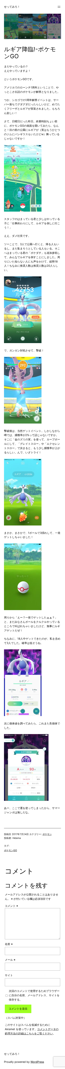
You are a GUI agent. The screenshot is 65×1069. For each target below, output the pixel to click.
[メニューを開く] (59, 7)
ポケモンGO (10, 850)
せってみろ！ (12, 6)
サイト (9, 975)
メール (10, 959)
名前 (9, 944)
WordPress (37, 1061)
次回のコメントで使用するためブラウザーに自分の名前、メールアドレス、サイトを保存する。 (34, 995)
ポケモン (47, 834)
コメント (11, 905)
